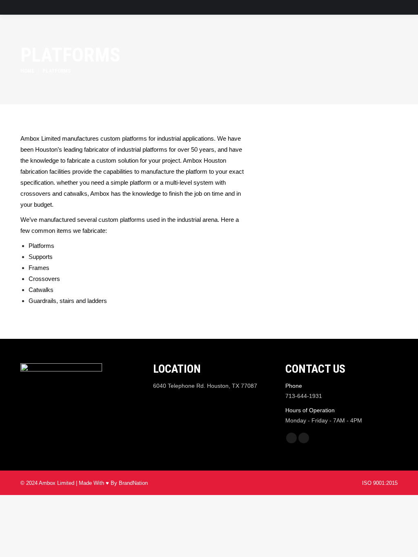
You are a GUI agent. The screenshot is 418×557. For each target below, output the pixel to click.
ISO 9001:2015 (380, 483)
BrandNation (133, 483)
